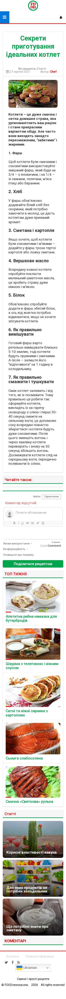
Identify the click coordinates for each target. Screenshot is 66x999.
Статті (41, 68)
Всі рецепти (26, 68)
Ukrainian (29, 968)
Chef (54, 71)
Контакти (12, 956)
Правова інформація (39, 956)
